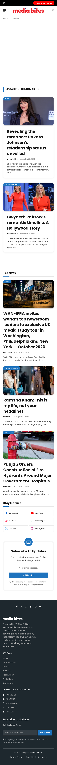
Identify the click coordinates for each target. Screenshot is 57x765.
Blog (7, 99)
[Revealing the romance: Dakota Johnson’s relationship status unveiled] (28, 111)
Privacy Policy (26, 585)
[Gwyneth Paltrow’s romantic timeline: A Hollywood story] (28, 197)
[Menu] (4, 10)
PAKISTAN (9, 432)
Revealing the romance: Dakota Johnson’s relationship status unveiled (26, 142)
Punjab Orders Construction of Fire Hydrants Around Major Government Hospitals (27, 472)
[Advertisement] (28, 52)
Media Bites (37, 752)
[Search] (53, 10)
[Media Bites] (28, 10)
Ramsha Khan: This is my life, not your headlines (25, 405)
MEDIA (7, 282)
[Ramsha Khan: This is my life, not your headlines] (28, 380)
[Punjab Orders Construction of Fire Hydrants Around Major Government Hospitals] (28, 445)
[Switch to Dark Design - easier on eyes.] (4, 3)
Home (5, 18)
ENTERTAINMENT (11, 184)
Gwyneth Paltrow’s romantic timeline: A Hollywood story (28, 222)
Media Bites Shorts (44, 3)
